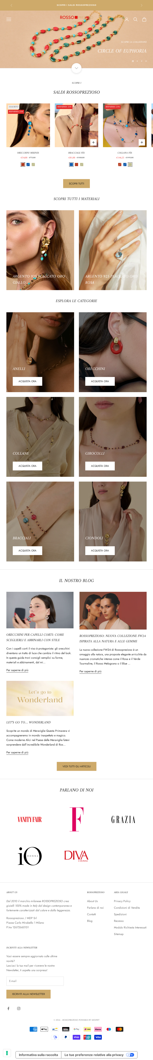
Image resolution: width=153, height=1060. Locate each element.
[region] (76, 39)
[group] (76, 39)
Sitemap (119, 934)
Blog (89, 921)
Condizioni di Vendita (127, 908)
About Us (92, 901)
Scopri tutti (76, 183)
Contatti (91, 914)
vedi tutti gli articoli (77, 766)
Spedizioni (120, 914)
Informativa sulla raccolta (38, 1055)
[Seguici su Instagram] (19, 1008)
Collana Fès (125, 153)
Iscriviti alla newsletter (28, 994)
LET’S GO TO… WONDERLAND (28, 723)
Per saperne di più (17, 670)
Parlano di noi (95, 908)
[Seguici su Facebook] (8, 1008)
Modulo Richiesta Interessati (130, 927)
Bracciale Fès (76, 153)
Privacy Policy (122, 901)
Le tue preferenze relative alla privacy (94, 1055)
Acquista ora (27, 381)
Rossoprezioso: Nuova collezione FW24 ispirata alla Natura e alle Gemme (112, 639)
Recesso (119, 921)
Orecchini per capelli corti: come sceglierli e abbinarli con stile (35, 637)
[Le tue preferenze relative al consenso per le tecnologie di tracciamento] (7, 1053)
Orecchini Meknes (28, 153)
